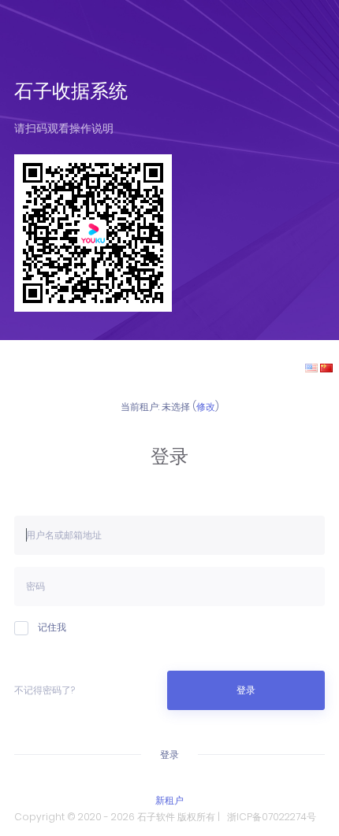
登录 (246, 690)
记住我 (52, 627)
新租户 (169, 800)
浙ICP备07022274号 (271, 816)
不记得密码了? (44, 690)
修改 (205, 406)
